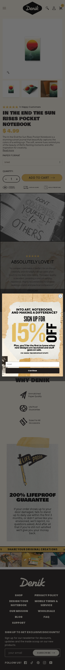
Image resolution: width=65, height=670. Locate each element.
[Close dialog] (60, 296)
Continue (32, 370)
